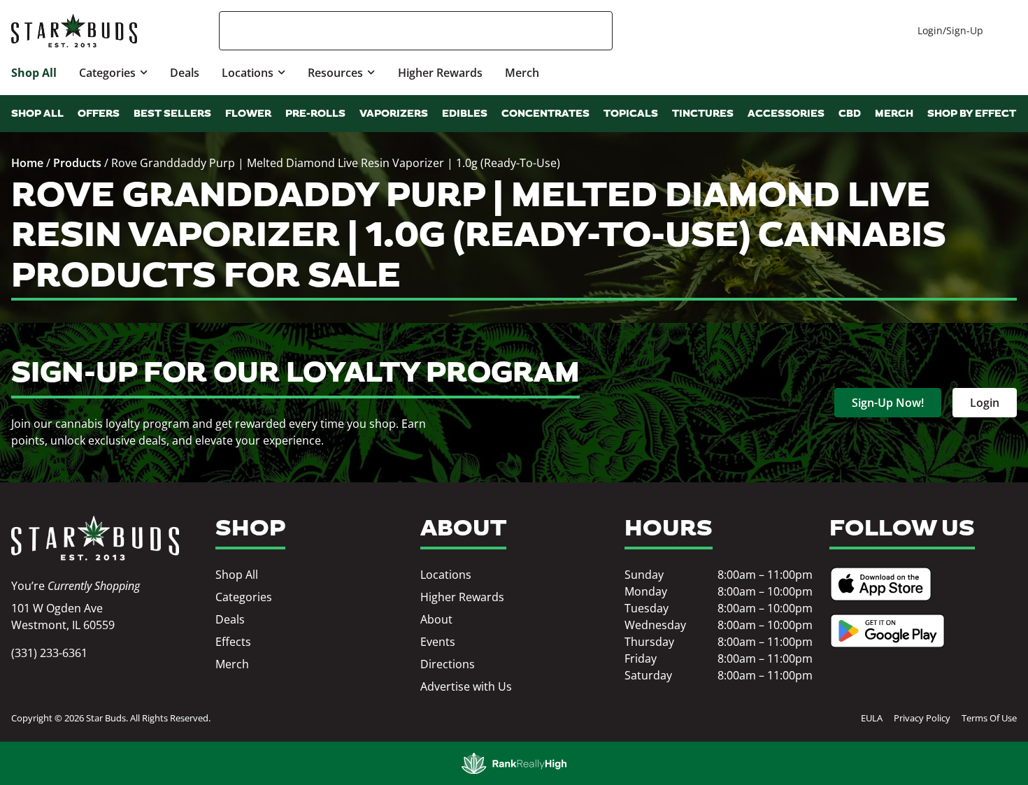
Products (77, 163)
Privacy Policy (922, 718)
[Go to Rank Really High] (514, 763)
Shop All (34, 72)
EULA (872, 718)
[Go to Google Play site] (887, 631)
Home (27, 163)
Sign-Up (964, 30)
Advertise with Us (466, 686)
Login (930, 30)
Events (437, 641)
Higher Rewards (440, 72)
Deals (184, 72)
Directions (447, 664)
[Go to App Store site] (880, 584)
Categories (107, 72)
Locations (247, 72)
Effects (233, 641)
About (436, 619)
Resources (335, 72)
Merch (522, 72)
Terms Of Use (989, 718)
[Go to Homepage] (95, 538)
